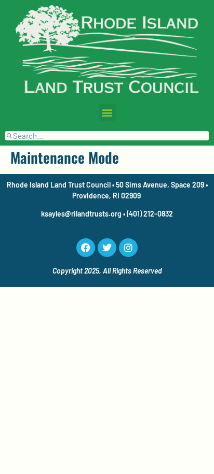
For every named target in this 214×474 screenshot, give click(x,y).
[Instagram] (128, 247)
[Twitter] (107, 247)
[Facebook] (85, 247)
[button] (107, 112)
